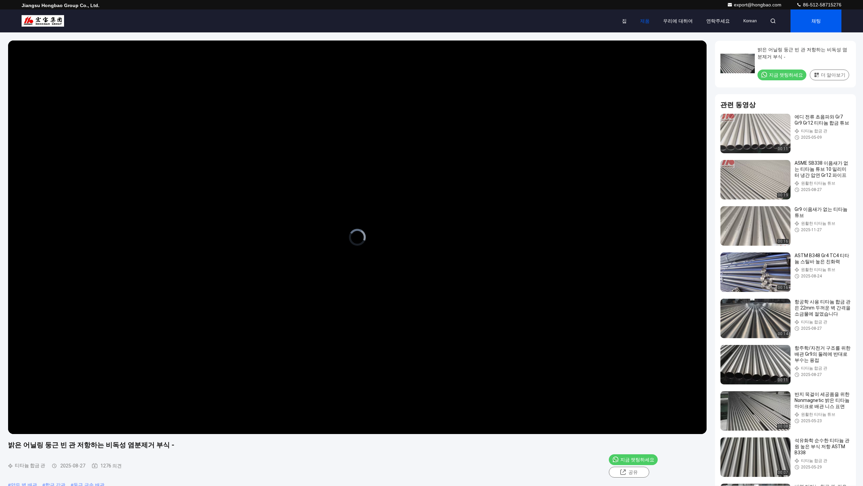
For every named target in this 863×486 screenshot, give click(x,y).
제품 (645, 21)
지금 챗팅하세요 (637, 459)
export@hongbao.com (758, 4)
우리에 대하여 (678, 21)
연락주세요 (718, 21)
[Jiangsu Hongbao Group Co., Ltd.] (43, 21)
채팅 (816, 21)
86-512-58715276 (821, 4)
